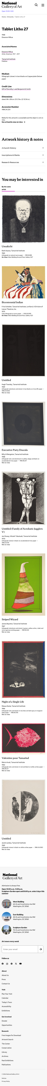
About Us (5, 975)
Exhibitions (6, 1011)
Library (4, 1052)
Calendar (5, 998)
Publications (6, 1064)
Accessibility (6, 1006)
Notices (4, 1078)
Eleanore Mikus (7, 52)
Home (4, 17)
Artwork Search (7, 1039)
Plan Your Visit (7, 994)
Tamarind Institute (8, 59)
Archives (5, 1056)
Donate (4, 1021)
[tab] (8, 188)
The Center (6, 1044)
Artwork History (9, 148)
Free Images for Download (11, 1035)
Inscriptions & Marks (11, 155)
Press (4, 979)
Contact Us (6, 984)
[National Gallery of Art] (23, 876)
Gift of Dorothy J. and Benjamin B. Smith (16, 89)
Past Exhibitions (7, 1060)
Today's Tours (7, 1002)
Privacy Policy (6, 1081)
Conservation (6, 1048)
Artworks (10, 17)
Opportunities (7, 1025)
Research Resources (10, 162)
